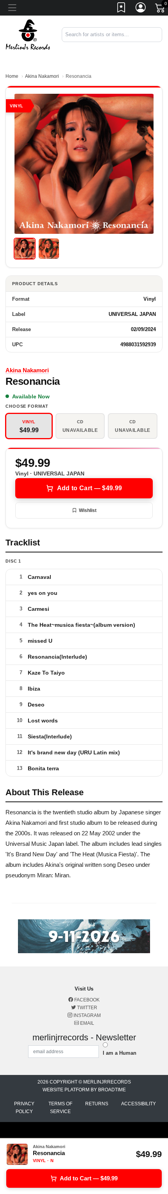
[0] (160, 9)
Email (86, 1023)
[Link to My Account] (141, 9)
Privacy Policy (24, 1107)
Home (11, 76)
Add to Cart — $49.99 (89, 488)
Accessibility (138, 1103)
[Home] (28, 34)
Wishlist (88, 510)
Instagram (86, 1015)
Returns (96, 1103)
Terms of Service (60, 1107)
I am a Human (119, 1053)
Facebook (86, 1000)
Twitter (86, 1007)
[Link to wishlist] (121, 9)
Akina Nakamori (42, 76)
